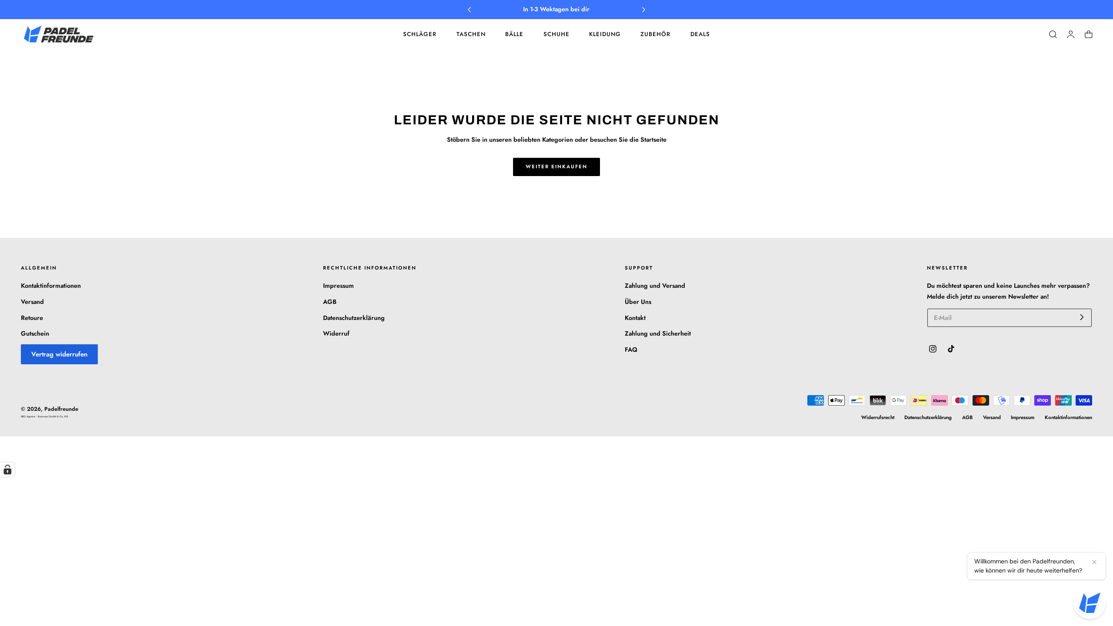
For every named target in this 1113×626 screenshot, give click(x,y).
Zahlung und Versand (655, 285)
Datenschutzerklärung (354, 317)
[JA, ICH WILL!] (1082, 317)
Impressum (338, 285)
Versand (32, 301)
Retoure (32, 317)
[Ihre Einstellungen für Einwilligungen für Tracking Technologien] (7, 469)
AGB (330, 301)
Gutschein (35, 334)
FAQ (631, 349)
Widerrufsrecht (877, 417)
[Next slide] (643, 9)
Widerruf (336, 334)
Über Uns (638, 301)
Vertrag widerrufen (59, 354)
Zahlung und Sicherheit (658, 334)
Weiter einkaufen (556, 166)
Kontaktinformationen (51, 285)
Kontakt (635, 317)
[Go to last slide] (469, 9)
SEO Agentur (28, 416)
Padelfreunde (61, 409)
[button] (1053, 34)
